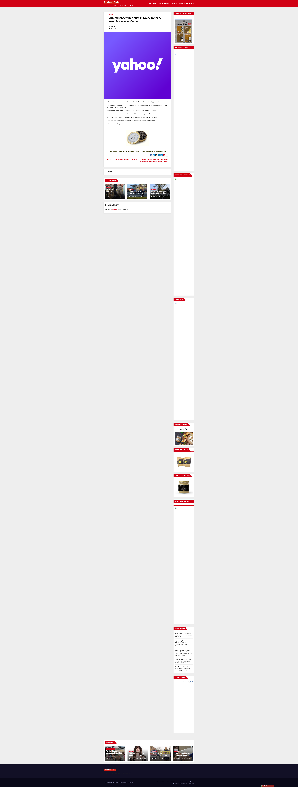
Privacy (185, 781)
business (177, 751)
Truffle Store (190, 3)
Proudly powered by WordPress (111, 782)
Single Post (191, 781)
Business (167, 3)
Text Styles (191, 783)
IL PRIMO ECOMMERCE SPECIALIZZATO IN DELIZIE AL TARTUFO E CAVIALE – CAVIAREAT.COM (137, 152)
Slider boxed (176, 783)
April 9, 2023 (111, 756)
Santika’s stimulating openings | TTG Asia (122, 159)
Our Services (180, 781)
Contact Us (181, 3)
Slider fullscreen (183, 783)
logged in (114, 209)
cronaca (154, 751)
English (266, 786)
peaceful (132, 751)
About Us (162, 781)
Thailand (160, 3)
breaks (111, 14)
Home (154, 3)
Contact (167, 781)
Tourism (174, 3)
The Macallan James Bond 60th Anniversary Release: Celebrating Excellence (182, 668)
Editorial (113, 26)
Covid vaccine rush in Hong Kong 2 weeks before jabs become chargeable (183, 661)
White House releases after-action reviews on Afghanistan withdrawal (183, 635)
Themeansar (130, 782)
